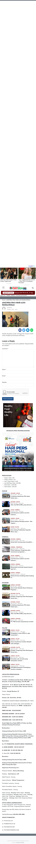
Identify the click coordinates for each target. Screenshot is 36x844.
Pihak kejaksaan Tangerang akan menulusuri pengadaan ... (20, 551)
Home (3, 300)
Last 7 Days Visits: (9, 481)
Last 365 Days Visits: (10, 483)
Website (4, 382)
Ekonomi (13, 493)
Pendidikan (19, 547)
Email (4, 375)
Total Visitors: (8, 486)
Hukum (18, 493)
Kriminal (17, 509)
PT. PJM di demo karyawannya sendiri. (22, 621)
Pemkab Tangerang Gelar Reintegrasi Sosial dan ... (22, 597)
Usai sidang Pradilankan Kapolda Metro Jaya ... (21, 530)
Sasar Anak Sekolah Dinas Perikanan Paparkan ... (22, 588)
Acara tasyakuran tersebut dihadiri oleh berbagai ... (21, 642)
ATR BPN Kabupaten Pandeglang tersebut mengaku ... (20, 668)
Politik (17, 526)
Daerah (13, 518)
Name (4, 369)
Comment (5, 348)
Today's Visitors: (8, 479)
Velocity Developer (20, 842)
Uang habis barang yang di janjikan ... (22, 542)
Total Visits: (7, 484)
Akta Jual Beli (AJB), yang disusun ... (22, 504)
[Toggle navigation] (3, 287)
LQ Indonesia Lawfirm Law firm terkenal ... (20, 513)
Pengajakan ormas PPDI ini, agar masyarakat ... (20, 634)
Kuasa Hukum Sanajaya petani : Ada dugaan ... (21, 522)
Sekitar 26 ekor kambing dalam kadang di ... (22, 576)
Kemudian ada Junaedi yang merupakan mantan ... (19, 659)
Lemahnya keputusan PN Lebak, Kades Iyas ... (20, 497)
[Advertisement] (18, 18)
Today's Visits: (8, 478)
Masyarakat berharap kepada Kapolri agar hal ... (22, 568)
